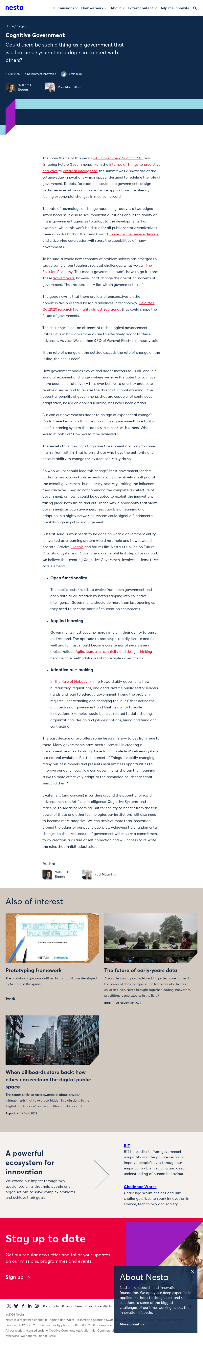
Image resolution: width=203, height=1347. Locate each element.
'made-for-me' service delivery (134, 234)
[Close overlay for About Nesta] (193, 1270)
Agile (80, 652)
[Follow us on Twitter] (9, 1306)
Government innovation (41, 74)
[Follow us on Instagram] (37, 1306)
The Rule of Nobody (71, 681)
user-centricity (106, 652)
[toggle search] (195, 9)
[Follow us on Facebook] (23, 1306)
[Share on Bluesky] (30, 190)
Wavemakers (63, 278)
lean (89, 652)
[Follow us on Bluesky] (16, 1306)
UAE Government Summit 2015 (118, 158)
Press (46, 1306)
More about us (132, 1324)
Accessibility (103, 1306)
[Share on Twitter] (30, 165)
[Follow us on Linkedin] (30, 1306)
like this (77, 547)
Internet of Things (123, 164)
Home (10, 26)
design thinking (139, 652)
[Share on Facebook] (30, 174)
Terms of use (83, 1306)
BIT (127, 1146)
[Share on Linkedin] (30, 182)
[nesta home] (14, 7)
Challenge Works (140, 1187)
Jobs (56, 1306)
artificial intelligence (80, 171)
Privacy (67, 1306)
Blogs (20, 26)
